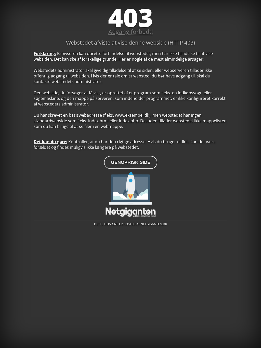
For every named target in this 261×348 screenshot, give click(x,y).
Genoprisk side (130, 162)
